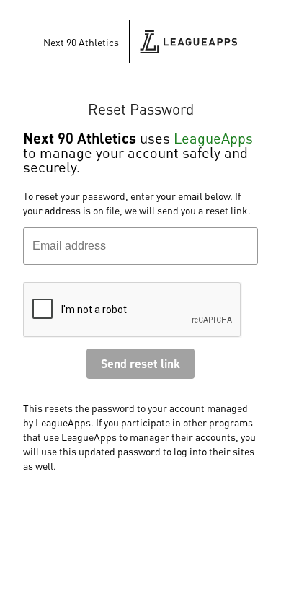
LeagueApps (213, 137)
